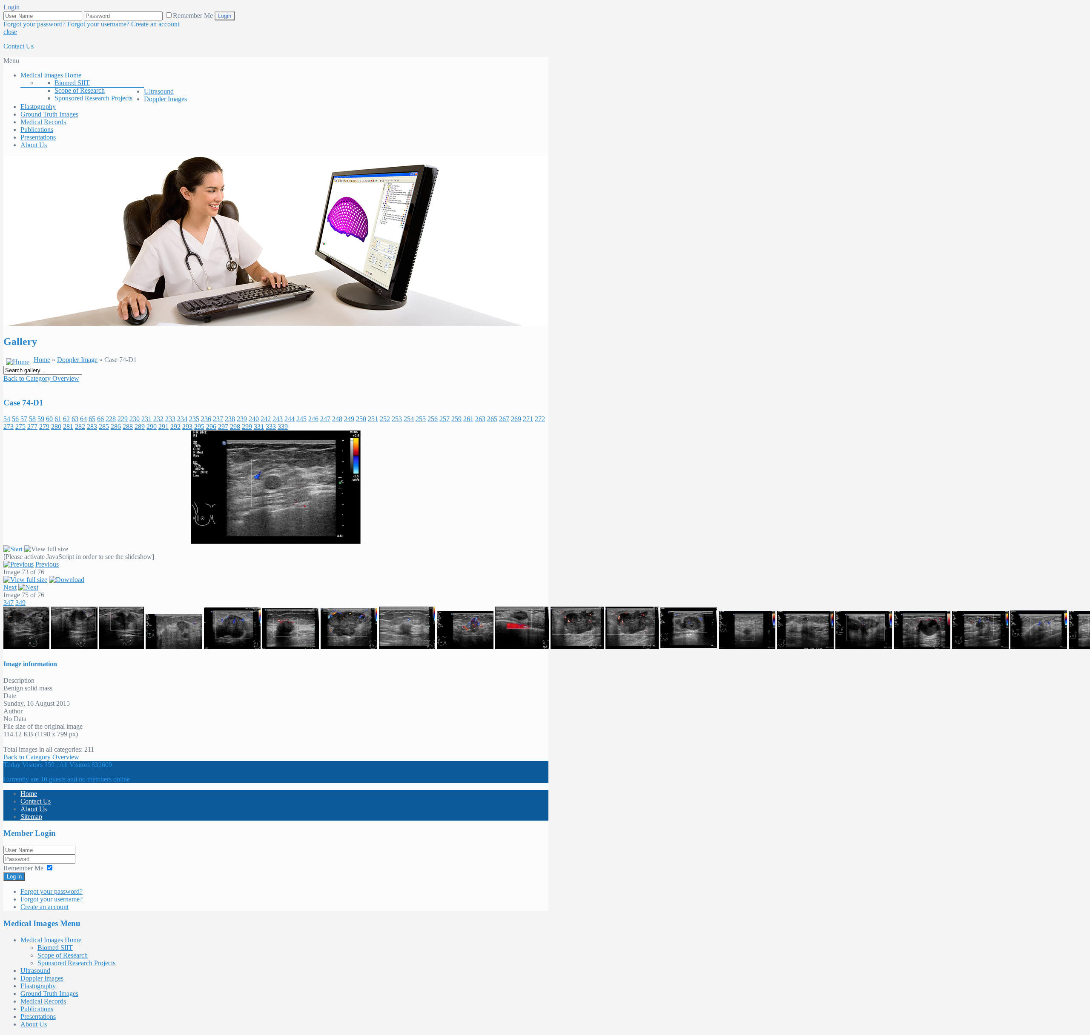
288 (128, 426)
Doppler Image (77, 359)
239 (242, 418)
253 (397, 418)
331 (259, 426)
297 (223, 426)
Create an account (155, 24)
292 (175, 426)
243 (277, 418)
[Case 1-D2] (74, 646)
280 (56, 426)
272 (540, 418)
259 (456, 418)
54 (6, 418)
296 (211, 426)
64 (83, 418)
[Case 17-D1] (1038, 646)
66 (100, 418)
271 (528, 418)
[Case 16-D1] (980, 646)
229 (123, 418)
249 (349, 418)
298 (235, 426)
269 (516, 418)
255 (421, 418)
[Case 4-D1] (290, 646)
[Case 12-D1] (747, 646)
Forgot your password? (34, 24)
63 (75, 418)
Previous (47, 564)
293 (187, 426)
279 (44, 426)
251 (373, 418)
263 (480, 418)
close (10, 31)
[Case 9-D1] (522, 646)
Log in (14, 876)
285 (104, 426)
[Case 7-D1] (465, 646)
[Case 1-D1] (26, 646)
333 (271, 426)
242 (266, 418)
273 (8, 426)
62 (66, 418)
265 (492, 418)
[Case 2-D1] (174, 646)
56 (15, 418)
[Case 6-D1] (407, 646)
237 (218, 418)
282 (80, 426)
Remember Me (194, 15)
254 (409, 418)
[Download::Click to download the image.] (66, 579)
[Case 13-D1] (805, 646)
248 (337, 418)
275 (20, 426)
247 (325, 418)
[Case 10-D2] (632, 646)
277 (32, 426)
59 (40, 418)
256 (432, 418)
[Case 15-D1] (922, 646)
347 (8, 602)
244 (289, 418)
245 (301, 418)
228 (111, 418)
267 (504, 418)
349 (20, 602)
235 (194, 418)
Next (10, 587)
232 (158, 418)
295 (199, 426)
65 (92, 418)
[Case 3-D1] (232, 646)
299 (247, 426)
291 (163, 426)
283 (92, 426)
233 (170, 418)
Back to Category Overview (41, 378)
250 (361, 418)
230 (134, 418)
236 (206, 418)
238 (230, 418)
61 (57, 418)
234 (182, 418)
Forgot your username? (98, 24)
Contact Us (18, 46)
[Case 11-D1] (688, 646)
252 (385, 418)
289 (140, 426)
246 (313, 418)
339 (283, 426)
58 (32, 418)
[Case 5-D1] (349, 646)
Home (42, 359)
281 (68, 426)
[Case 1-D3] (121, 646)
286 (116, 426)
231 (146, 418)
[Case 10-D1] (577, 646)
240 (254, 418)
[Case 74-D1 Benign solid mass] (276, 541)
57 (23, 418)
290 (151, 426)
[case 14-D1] (863, 646)
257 (444, 418)
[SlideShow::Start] (13, 549)
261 (468, 418)
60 (49, 418)
